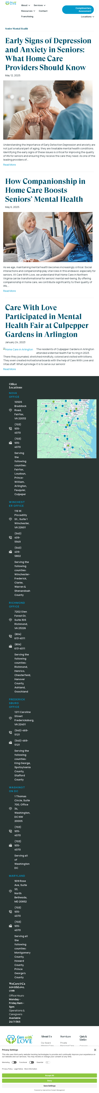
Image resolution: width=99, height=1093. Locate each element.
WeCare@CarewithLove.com (17, 987)
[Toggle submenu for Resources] (34, 11)
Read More (9, 164)
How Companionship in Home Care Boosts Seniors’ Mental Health (45, 190)
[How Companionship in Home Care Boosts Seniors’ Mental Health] (48, 237)
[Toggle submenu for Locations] (93, 16)
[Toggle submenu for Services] (44, 5)
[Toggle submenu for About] (29, 5)
